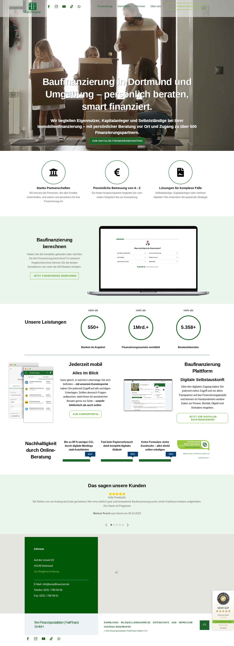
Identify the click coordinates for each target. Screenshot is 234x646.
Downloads (111, 622)
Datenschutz (161, 622)
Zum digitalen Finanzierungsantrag (117, 141)
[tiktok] (71, 6)
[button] (117, 572)
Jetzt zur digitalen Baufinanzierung (203, 418)
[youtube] (64, 6)
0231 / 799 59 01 (48, 595)
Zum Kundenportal (86, 414)
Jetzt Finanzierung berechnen (55, 276)
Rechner (140, 6)
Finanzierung (104, 6)
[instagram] (56, 6)
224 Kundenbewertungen (223, 622)
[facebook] (49, 6)
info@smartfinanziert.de (56, 584)
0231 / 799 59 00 (52, 590)
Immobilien (124, 6)
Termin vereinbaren (188, 6)
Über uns (155, 6)
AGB (174, 622)
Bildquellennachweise (136, 622)
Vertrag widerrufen (117, 627)
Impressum (186, 622)
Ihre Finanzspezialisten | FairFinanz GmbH (124, 631)
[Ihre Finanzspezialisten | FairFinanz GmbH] (33, 11)
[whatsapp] (79, 6)
